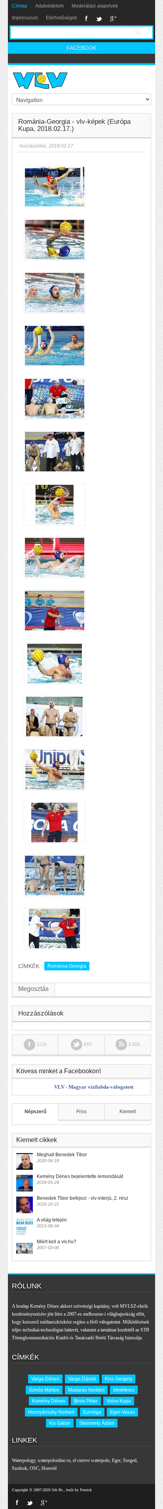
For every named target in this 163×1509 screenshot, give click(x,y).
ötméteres (124, 1390)
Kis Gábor (59, 1423)
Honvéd (49, 1468)
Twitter (99, 18)
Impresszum (25, 18)
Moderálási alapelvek (95, 6)
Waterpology (23, 1460)
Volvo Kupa (118, 1401)
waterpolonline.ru (54, 1460)
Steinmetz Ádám (96, 1423)
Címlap (19, 6)
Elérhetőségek (61, 18)
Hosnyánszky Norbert (51, 1412)
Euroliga (92, 1412)
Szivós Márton (44, 1390)
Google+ (113, 18)
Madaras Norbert (86, 1390)
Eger (116, 1460)
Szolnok (19, 1468)
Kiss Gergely (118, 1379)
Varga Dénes (45, 1379)
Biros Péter (86, 1401)
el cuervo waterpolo (91, 1460)
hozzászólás (32, 146)
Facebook (86, 18)
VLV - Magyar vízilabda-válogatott (93, 1087)
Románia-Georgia (66, 966)
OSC (34, 1468)
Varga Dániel (82, 1379)
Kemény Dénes (48, 1401)
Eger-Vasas (122, 1412)
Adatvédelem (49, 6)
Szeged (129, 1460)
